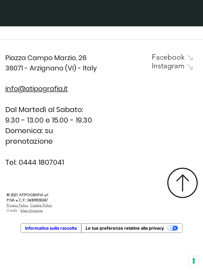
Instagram (168, 65)
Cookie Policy (41, 205)
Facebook (168, 57)
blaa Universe (32, 210)
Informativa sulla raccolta (51, 228)
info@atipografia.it (36, 88)
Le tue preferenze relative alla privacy (125, 228)
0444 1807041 (41, 162)
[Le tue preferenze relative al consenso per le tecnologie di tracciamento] (194, 261)
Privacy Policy (17, 205)
